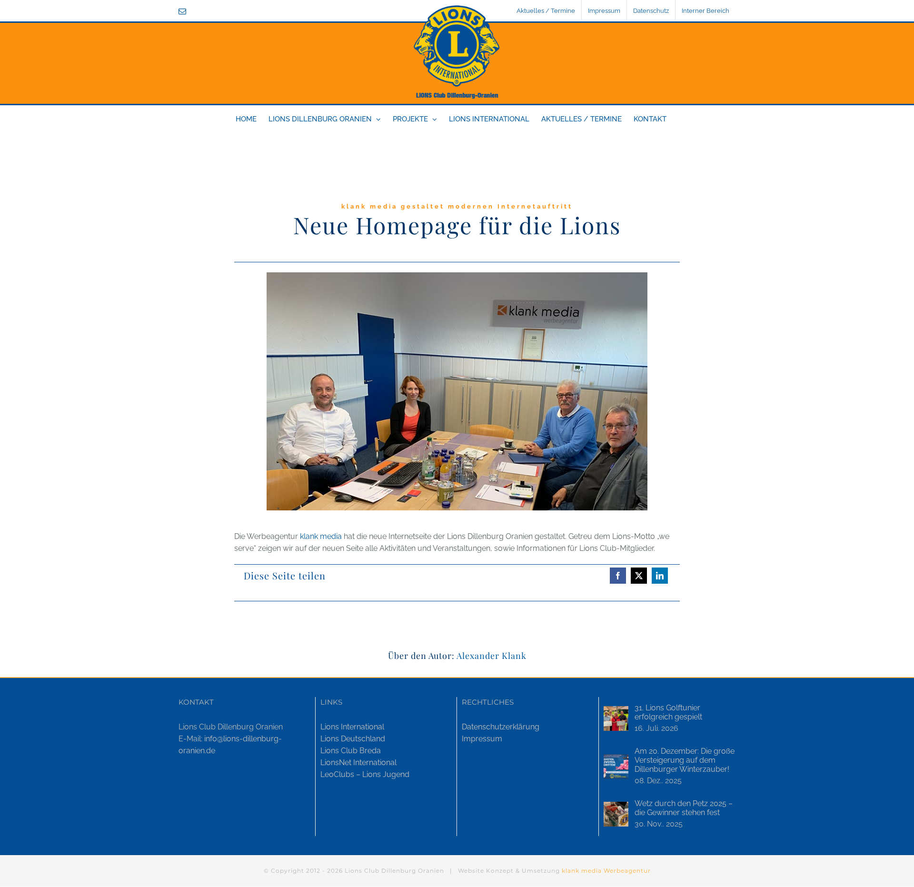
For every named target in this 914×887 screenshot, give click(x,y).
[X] (638, 575)
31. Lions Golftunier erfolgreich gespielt (668, 712)
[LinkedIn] (659, 575)
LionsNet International (358, 762)
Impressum (482, 738)
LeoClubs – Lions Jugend (364, 774)
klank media (321, 536)
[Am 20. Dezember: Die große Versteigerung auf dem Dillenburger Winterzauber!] (616, 766)
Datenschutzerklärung (500, 726)
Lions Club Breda (350, 750)
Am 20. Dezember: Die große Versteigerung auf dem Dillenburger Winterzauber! (685, 760)
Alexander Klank (492, 655)
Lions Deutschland (352, 738)
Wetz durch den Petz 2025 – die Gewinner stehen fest (684, 808)
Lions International (352, 726)
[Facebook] (617, 575)
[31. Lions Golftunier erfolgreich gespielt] (616, 718)
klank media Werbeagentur (606, 870)
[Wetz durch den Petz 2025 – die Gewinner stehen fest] (616, 814)
